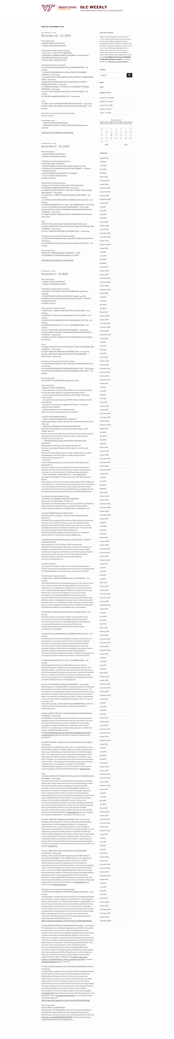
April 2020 (103, 443)
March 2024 (104, 267)
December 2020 (105, 413)
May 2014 (103, 710)
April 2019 (103, 488)
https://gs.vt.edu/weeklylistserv (118, 61)
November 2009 (105, 913)
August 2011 (104, 834)
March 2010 (104, 898)
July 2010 (103, 883)
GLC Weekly (93, 7)
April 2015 (103, 669)
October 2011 (104, 827)
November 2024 (105, 237)
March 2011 (104, 853)
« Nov (106, 144)
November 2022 (105, 327)
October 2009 (104, 917)
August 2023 (104, 293)
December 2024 (105, 233)
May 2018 (103, 530)
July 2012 (103, 793)
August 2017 (104, 564)
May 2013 (103, 755)
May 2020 (103, 440)
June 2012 (103, 797)
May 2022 (103, 349)
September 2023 (105, 289)
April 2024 (103, 263)
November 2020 (105, 417)
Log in (102, 87)
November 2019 (105, 462)
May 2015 (103, 665)
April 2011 (103, 849)
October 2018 (104, 511)
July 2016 (103, 612)
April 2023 (103, 308)
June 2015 (103, 661)
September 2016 (105, 605)
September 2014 (105, 695)
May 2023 (103, 304)
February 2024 (104, 271)
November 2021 (105, 372)
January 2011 (104, 860)
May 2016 (103, 620)
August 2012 (104, 789)
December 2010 (105, 864)
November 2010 (105, 868)
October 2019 (104, 466)
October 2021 (104, 376)
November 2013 (105, 733)
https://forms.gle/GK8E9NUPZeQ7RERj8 (56, 1017)
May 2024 (103, 259)
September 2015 (105, 650)
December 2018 (105, 504)
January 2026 (104, 184)
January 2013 (104, 770)
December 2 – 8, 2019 (54, 274)
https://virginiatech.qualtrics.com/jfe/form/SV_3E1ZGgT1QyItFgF (66, 1000)
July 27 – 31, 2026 (105, 113)
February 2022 (104, 361)
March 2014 (104, 718)
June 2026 (103, 165)
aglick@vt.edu (85, 769)
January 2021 (104, 410)
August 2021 (104, 383)
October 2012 (104, 782)
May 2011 (103, 845)
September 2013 (105, 740)
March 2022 (104, 357)
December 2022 (105, 323)
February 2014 (104, 721)
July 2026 (103, 162)
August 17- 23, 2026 (106, 101)
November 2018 (105, 507)
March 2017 (104, 582)
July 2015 (103, 658)
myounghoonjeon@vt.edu (65, 995)
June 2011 (103, 842)
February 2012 (104, 812)
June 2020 (103, 436)
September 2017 (105, 560)
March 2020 (104, 447)
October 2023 (104, 286)
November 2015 (105, 642)
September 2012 (105, 785)
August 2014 (104, 699)
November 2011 (105, 823)
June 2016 (103, 616)
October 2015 (104, 646)
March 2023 (104, 312)
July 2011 (103, 838)
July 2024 (103, 252)
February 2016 (104, 631)
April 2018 (103, 534)
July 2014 (103, 703)
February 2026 (104, 180)
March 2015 (104, 673)
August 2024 (104, 248)
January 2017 (104, 590)
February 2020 (104, 451)
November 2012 (105, 778)
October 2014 (104, 691)
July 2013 (103, 748)
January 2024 (104, 274)
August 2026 (104, 158)
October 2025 (104, 195)
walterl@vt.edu (79, 882)
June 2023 (103, 301)
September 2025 (105, 199)
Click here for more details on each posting (57, 133)
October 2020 (104, 421)
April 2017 (103, 579)
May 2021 (103, 395)
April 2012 (103, 804)
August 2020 (104, 428)
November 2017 (105, 552)
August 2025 (104, 203)
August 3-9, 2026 (105, 109)
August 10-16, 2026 (106, 105)
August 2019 (104, 473)
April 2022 (103, 353)
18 (111, 135)
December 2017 (105, 549)
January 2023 (104, 319)
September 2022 (105, 334)
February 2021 (104, 406)
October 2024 (104, 241)
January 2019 (104, 500)
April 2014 (103, 714)
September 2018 (105, 515)
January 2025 (104, 229)
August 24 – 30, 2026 (107, 98)
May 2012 (103, 800)
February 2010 (104, 902)
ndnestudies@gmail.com (50, 962)
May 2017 (103, 575)
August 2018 (104, 519)
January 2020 (104, 455)
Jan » (125, 144)
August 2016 (104, 609)
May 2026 (103, 169)
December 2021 (105, 368)
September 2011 (105, 830)
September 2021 (105, 380)
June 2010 (103, 887)
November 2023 (105, 282)
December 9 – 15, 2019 (55, 146)
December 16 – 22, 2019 (56, 35)
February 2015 (104, 676)
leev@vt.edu (52, 846)
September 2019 (105, 470)
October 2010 (104, 872)
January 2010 (104, 906)
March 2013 (104, 763)
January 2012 (104, 815)
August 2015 (104, 654)
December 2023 (105, 278)
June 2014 (103, 706)
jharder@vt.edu (73, 812)
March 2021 (104, 402)
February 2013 (104, 766)
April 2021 (103, 398)
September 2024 (105, 244)
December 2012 (105, 774)
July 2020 (103, 432)
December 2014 (105, 684)
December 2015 (105, 639)
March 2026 (104, 177)
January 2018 (104, 545)
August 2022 (104, 338)
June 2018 (103, 526)
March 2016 (104, 628)
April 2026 (103, 173)
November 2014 (105, 688)
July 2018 (103, 522)
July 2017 (103, 567)
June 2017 (103, 571)
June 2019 (103, 481)
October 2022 (104, 331)
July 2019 (103, 477)
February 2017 (104, 586)
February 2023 (104, 316)
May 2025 (103, 214)
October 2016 (104, 601)
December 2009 (105, 909)
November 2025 (105, 192)
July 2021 (103, 387)
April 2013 (103, 759)
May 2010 (103, 890)
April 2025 (103, 218)
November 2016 (105, 597)
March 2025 (104, 222)
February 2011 (104, 857)
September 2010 (105, 876)
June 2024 (103, 256)
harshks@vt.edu (48, 993)
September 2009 (105, 921)
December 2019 (105, 458)
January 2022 (104, 364)
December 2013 (105, 729)
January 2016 (104, 635)
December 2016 (105, 594)
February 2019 (104, 496)
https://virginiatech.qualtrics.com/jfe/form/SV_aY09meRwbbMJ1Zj (66, 921)
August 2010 (104, 879)
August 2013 (104, 744)
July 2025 (103, 207)
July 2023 (103, 297)
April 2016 (103, 624)
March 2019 (104, 492)
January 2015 (104, 680)
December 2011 (105, 819)
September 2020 (105, 425)
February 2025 (104, 225)
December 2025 (105, 188)
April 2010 (103, 894)
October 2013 (104, 736)
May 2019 (103, 485)
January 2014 (104, 725)
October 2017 (104, 556)
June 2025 (103, 210)
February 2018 (104, 541)
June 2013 (103, 752)
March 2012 (104, 808)
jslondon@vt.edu (60, 885)
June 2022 (103, 346)
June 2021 (103, 391)
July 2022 (103, 342)
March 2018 (104, 537)
